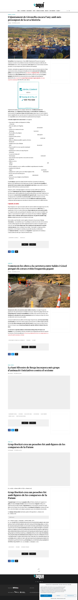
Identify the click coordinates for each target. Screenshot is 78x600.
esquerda (29, 340)
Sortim (34, 10)
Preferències (70, 595)
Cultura (9, 571)
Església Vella (35, 72)
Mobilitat (46, 10)
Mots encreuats (52, 10)
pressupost (23, 237)
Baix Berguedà (29, 10)
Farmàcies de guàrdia (40, 10)
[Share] (9, 251)
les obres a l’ (29, 72)
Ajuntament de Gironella (13, 237)
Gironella (10, 14)
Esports (12, 365)
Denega (58, 595)
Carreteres (10, 263)
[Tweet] (12, 251)
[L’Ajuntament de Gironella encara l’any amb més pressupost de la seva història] (39, 42)
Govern (34, 340)
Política (13, 14)
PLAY (11, 441)
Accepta (46, 595)
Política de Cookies (53, 598)
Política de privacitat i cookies (61, 598)
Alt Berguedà (23, 10)
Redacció (9, 22)
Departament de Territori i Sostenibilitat (17, 340)
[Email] (16, 251)
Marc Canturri (10, 373)
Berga (18, 10)
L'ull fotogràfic (10, 450)
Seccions (58, 10)
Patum (9, 441)
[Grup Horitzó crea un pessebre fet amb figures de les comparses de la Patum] (39, 469)
